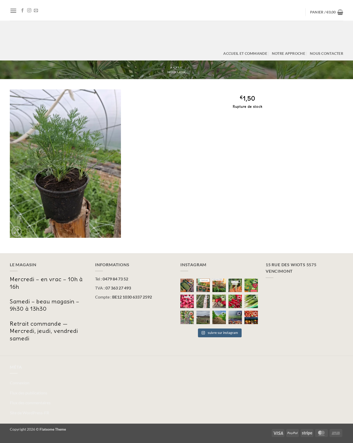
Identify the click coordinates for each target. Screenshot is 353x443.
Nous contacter (326, 53)
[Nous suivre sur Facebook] (22, 10)
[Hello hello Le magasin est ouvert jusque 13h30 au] (187, 301)
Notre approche (288, 53)
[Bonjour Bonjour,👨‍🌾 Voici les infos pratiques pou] (203, 317)
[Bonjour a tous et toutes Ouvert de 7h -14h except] (187, 285)
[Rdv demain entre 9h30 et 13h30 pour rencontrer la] (203, 301)
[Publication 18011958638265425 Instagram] (187, 317)
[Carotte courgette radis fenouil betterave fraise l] (235, 285)
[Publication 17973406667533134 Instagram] (251, 317)
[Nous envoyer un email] (36, 10)
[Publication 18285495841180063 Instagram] (235, 317)
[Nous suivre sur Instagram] (29, 10)
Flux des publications (28, 392)
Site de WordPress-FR (29, 412)
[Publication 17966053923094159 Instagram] (251, 285)
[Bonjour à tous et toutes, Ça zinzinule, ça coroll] (235, 301)
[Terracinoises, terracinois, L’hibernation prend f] (219, 317)
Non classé (176, 72)
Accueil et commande (245, 53)
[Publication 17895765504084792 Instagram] (251, 301)
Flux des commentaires (30, 402)
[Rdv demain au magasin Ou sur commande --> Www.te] (219, 301)
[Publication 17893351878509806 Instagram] (219, 285)
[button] (13, 11)
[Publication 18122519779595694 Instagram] (203, 285)
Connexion (19, 382)
